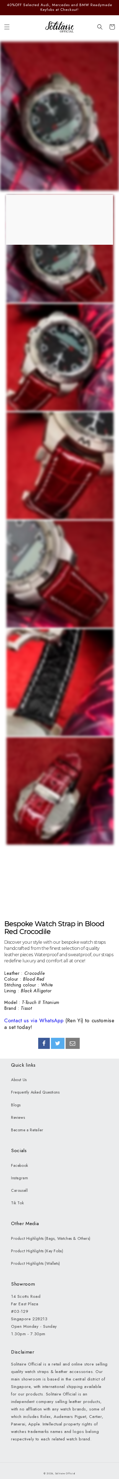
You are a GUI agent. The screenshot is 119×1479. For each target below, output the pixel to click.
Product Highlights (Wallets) (35, 1263)
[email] (73, 1043)
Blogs (16, 1105)
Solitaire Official (65, 1473)
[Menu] (7, 27)
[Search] (100, 27)
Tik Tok (17, 1203)
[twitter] (58, 1043)
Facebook (19, 1165)
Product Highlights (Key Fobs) (37, 1251)
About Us (19, 1079)
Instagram (19, 1178)
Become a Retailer (27, 1130)
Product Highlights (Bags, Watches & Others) (50, 1238)
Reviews (18, 1117)
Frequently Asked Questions (35, 1092)
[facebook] (44, 1043)
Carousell (19, 1190)
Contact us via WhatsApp (33, 1020)
